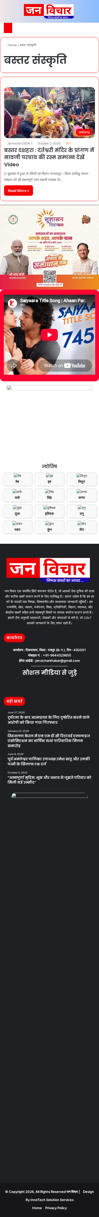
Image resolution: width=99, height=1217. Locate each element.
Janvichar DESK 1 (19, 143)
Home (12, 45)
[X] (46, 686)
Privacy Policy (56, 1208)
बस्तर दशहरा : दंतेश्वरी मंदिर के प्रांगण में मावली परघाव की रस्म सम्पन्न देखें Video (49, 157)
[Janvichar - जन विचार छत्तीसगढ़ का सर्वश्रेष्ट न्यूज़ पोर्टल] (49, 11)
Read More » (18, 190)
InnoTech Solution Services (52, 1200)
